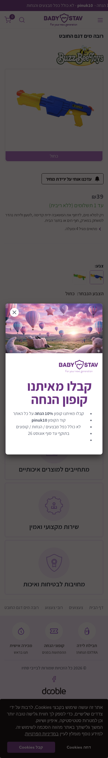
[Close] (14, 312)
